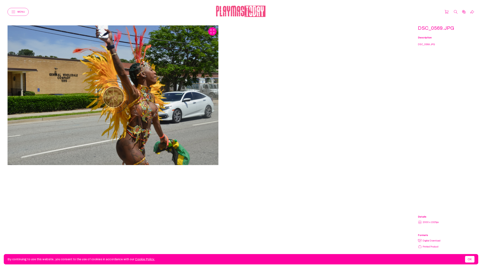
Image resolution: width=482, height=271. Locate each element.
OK (470, 259)
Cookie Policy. (145, 259)
